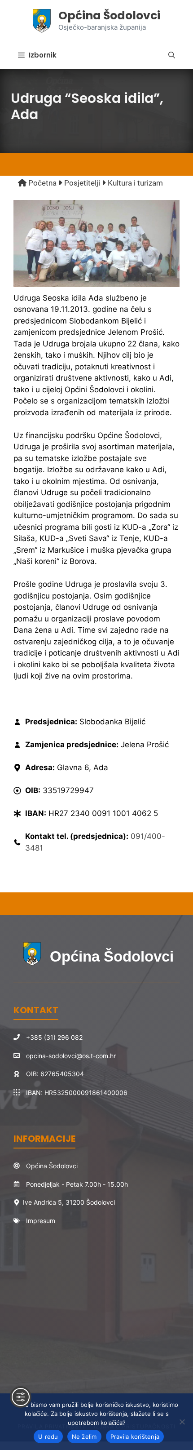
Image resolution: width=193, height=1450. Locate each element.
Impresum (40, 1220)
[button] (172, 55)
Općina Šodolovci (109, 15)
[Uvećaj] (167, 211)
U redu (48, 1436)
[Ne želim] (181, 1421)
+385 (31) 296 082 (54, 1037)
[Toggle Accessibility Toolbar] (21, 1397)
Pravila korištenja (135, 1436)
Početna (41, 182)
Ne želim (84, 1436)
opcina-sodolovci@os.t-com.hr (71, 1056)
